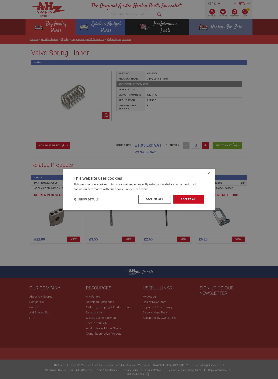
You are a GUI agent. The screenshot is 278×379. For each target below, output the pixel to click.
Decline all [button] (154, 199)
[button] (86, 199)
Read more (141, 189)
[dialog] (139, 189)
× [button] (208, 173)
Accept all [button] (189, 199)
